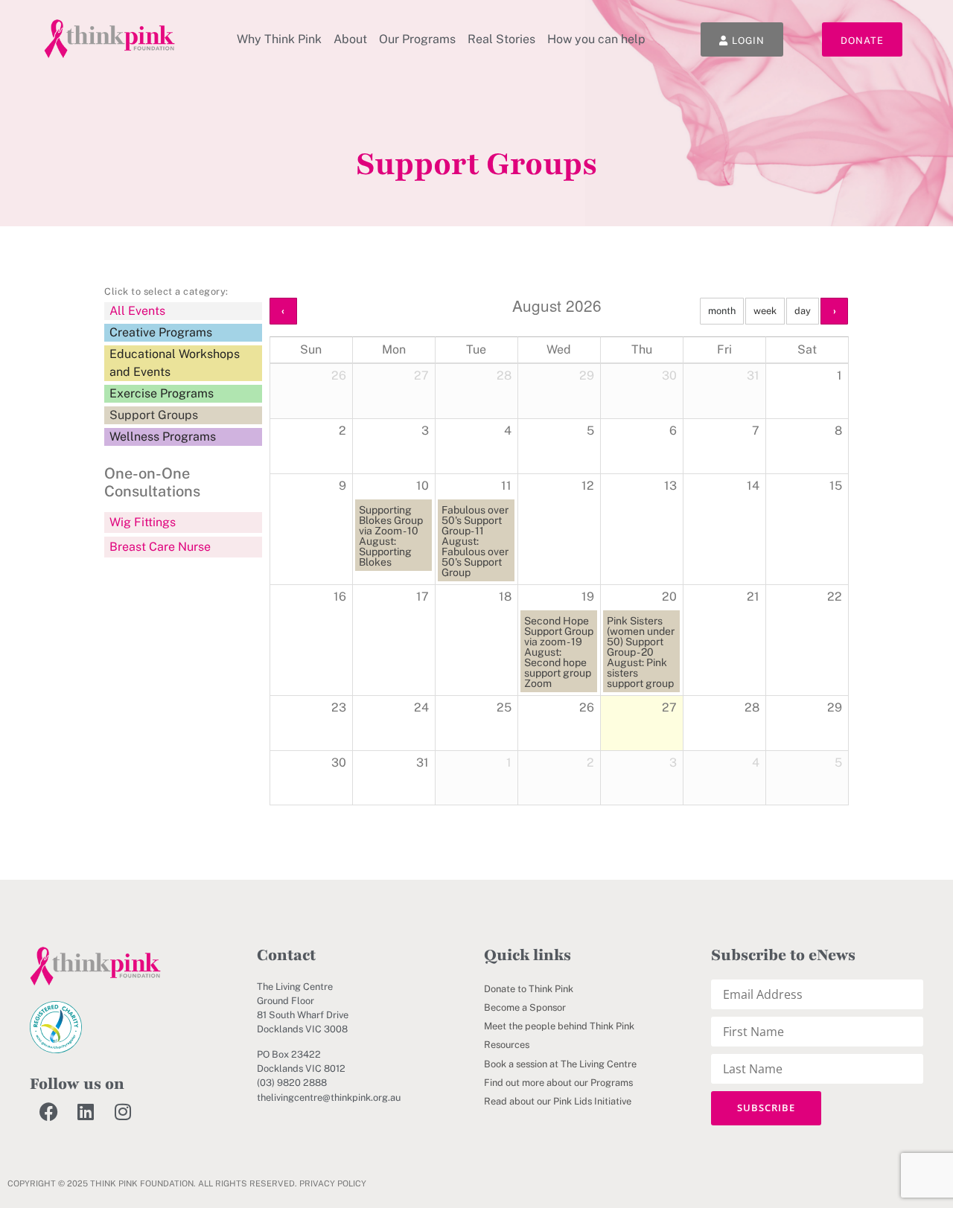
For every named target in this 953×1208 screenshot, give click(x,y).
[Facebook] (48, 1112)
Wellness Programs (162, 436)
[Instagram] (122, 1112)
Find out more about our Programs (558, 1082)
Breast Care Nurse (160, 547)
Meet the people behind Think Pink (559, 1026)
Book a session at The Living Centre (560, 1064)
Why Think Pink (279, 39)
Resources (506, 1044)
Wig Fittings (142, 522)
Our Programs (417, 39)
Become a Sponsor (525, 1007)
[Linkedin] (85, 1112)
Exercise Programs (161, 393)
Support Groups (153, 415)
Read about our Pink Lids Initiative (557, 1101)
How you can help (596, 39)
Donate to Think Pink (528, 988)
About (350, 39)
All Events (137, 311)
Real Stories (501, 39)
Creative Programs (160, 332)
